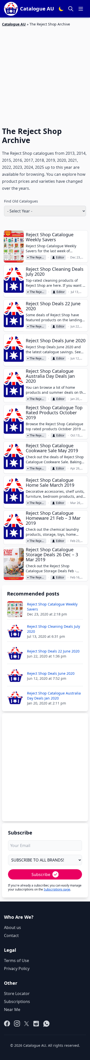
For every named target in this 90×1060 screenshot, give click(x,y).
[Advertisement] (45, 74)
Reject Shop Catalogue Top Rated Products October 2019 (54, 412)
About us (12, 927)
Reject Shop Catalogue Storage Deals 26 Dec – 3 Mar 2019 (52, 554)
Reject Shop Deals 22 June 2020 (53, 306)
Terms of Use (16, 960)
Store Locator (17, 993)
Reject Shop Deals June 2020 (56, 341)
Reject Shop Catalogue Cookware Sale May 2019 (52, 448)
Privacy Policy (17, 968)
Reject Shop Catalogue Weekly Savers (50, 237)
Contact (11, 935)
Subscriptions (17, 1001)
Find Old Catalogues (21, 201)
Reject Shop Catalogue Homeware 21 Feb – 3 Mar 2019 (53, 518)
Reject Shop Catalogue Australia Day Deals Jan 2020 (50, 376)
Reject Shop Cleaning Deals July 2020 (55, 271)
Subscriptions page (57, 889)
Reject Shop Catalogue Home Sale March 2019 (50, 482)
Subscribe (41, 874)
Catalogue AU (14, 24)
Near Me (12, 1009)
